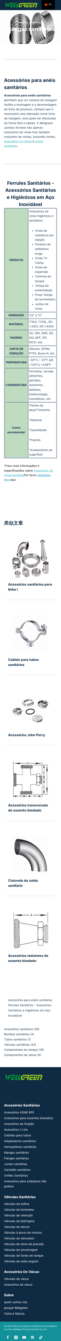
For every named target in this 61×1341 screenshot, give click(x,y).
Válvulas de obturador (19, 1238)
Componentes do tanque (21, 1049)
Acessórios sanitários (18, 1029)
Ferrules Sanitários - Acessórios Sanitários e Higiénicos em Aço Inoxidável (29, 1010)
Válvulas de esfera (16, 1204)
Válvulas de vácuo (16, 1279)
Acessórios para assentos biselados (28, 1118)
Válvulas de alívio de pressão (24, 1244)
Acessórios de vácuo (18, 1284)
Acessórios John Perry (26, 735)
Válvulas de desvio (17, 1227)
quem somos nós (15, 1302)
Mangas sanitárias (30, 22)
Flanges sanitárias (16, 1158)
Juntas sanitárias (15, 1164)
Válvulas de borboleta (19, 1209)
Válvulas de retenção (18, 1215)
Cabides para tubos (17, 1135)
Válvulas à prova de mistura (23, 1232)
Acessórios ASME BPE (19, 1112)
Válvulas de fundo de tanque (23, 1255)
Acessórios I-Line (16, 1129)
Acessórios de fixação (19, 1124)
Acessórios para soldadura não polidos (25, 1184)
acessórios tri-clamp (18, 141)
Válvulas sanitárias (16, 1044)
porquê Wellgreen (16, 1308)
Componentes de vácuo (20, 1055)
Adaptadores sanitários (20, 1141)
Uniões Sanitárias (16, 1175)
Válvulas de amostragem (21, 1250)
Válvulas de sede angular (21, 1261)
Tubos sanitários (15, 1039)
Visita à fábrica (14, 1313)
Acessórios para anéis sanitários (30, 1000)
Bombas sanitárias (16, 1034)
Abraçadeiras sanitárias (20, 1147)
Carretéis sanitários (17, 1169)
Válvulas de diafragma (19, 1221)
